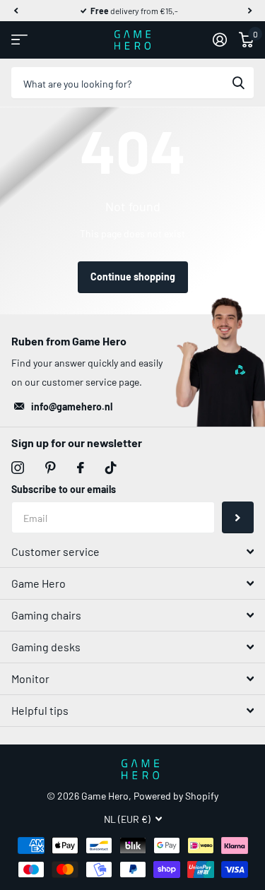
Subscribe (238, 517)
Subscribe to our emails (63, 489)
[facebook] (80, 467)
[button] (15, 10)
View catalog (19, 40)
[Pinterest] (50, 467)
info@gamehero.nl (71, 406)
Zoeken (238, 83)
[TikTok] (111, 467)
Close (132, 551)
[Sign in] (219, 40)
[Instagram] (17, 467)
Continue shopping (132, 277)
